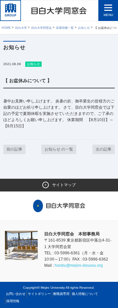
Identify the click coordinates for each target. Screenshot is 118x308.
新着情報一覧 (65, 27)
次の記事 (103, 149)
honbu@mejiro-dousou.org (79, 265)
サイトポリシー (39, 294)
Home (6, 27)
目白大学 (21, 27)
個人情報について (85, 294)
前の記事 (14, 149)
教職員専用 (61, 294)
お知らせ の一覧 (59, 149)
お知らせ (84, 27)
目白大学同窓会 (41, 27)
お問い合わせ (16, 294)
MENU (108, 15)
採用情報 (12, 301)
